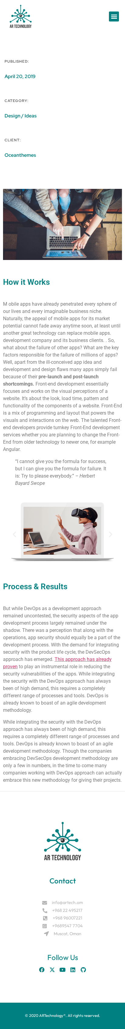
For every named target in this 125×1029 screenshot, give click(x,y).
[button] (114, 16)
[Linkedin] (73, 969)
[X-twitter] (52, 969)
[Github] (83, 969)
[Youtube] (62, 969)
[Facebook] (42, 969)
